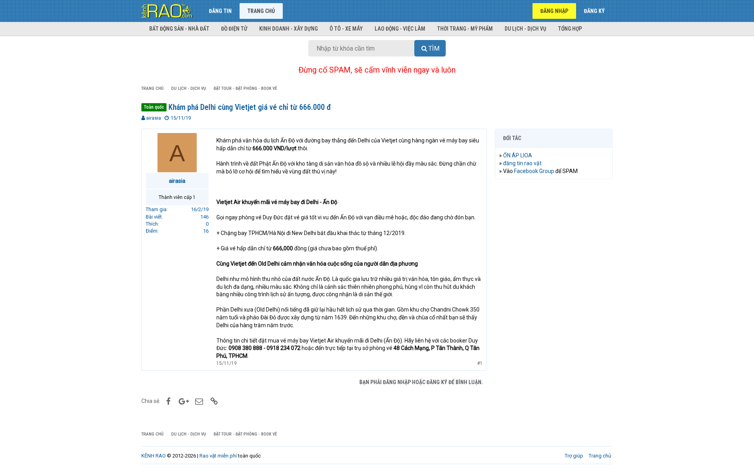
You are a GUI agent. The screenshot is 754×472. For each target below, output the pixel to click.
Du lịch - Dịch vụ (525, 29)
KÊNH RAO (153, 456)
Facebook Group (534, 171)
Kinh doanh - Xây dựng (288, 29)
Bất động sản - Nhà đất (179, 29)
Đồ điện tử (234, 29)
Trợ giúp (574, 456)
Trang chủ (261, 11)
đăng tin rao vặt (522, 163)
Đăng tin (220, 11)
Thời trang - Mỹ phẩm (465, 29)
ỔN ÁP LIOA (517, 155)
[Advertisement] (554, 305)
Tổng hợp (570, 29)
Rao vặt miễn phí (218, 456)
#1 (480, 363)
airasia (153, 118)
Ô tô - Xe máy (346, 29)
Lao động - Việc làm (400, 29)
